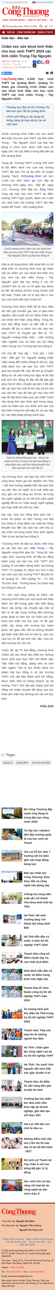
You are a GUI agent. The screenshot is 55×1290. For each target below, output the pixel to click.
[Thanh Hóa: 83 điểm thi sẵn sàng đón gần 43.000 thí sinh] (12, 1085)
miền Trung (37, 548)
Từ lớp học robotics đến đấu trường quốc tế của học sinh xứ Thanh (38, 836)
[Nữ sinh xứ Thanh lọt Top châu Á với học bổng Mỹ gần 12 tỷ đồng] (12, 1164)
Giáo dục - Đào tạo (15, 38)
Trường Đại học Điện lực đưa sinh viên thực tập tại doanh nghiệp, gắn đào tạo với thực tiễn (37, 1107)
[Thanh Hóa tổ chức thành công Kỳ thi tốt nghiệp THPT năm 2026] (12, 992)
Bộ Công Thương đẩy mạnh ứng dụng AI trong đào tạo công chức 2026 (38, 815)
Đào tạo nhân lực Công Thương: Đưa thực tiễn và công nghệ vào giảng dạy (37, 879)
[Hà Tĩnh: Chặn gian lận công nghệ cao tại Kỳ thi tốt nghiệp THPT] (12, 1051)
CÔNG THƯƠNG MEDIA (13, 20)
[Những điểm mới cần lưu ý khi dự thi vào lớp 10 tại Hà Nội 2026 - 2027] (12, 1143)
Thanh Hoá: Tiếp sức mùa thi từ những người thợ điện (37, 1034)
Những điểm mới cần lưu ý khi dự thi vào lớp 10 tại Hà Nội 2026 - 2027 (38, 1145)
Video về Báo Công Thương (39, 1239)
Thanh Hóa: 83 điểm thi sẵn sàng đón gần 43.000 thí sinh (37, 1085)
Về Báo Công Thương (13, 1239)
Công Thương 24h (26, 32)
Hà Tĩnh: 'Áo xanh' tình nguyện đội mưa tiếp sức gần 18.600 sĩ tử (38, 1068)
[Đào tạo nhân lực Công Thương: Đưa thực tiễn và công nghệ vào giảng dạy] (12, 877)
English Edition (45, 2)
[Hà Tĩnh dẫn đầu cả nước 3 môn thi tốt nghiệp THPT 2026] (12, 940)
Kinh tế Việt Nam (37, 20)
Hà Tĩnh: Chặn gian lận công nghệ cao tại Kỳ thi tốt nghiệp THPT (38, 1051)
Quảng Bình (33, 176)
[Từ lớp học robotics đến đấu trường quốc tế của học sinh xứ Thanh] (12, 834)
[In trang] (51, 73)
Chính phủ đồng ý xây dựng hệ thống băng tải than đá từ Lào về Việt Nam (26, 120)
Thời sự (11, 32)
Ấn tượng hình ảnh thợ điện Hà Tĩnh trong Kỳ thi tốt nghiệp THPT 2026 (38, 1015)
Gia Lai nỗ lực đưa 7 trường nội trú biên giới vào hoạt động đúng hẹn (37, 858)
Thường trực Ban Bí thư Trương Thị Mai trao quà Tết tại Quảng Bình (27, 109)
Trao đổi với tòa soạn (16, 1242)
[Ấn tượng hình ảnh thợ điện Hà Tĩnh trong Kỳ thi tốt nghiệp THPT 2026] (12, 1013)
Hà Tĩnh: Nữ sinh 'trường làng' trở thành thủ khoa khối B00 (37, 921)
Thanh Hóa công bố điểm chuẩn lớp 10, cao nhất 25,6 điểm (37, 957)
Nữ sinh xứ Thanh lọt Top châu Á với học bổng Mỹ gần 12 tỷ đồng (38, 1166)
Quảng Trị (8, 762)
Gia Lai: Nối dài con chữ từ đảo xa (37, 1126)
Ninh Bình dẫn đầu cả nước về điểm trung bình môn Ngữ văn (38, 975)
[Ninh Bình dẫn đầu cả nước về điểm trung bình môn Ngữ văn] (12, 975)
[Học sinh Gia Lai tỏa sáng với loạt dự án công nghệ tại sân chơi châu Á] (12, 1185)
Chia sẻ (8, 73)
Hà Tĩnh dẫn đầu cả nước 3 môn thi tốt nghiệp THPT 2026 (36, 940)
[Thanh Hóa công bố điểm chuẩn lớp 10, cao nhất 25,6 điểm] (12, 957)
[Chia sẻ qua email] (47, 73)
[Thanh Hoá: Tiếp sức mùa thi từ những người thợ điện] (12, 1034)
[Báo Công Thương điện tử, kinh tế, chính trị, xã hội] (25, 11)
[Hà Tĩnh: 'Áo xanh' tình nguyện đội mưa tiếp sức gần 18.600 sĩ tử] (12, 1068)
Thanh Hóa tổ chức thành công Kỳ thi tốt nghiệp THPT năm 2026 (37, 994)
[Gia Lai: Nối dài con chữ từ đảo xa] (12, 1128)
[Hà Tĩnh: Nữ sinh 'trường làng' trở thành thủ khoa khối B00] (12, 919)
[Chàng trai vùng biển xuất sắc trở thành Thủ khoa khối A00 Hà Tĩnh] (12, 898)
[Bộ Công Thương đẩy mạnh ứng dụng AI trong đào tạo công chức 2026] (12, 813)
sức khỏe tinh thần (41, 762)
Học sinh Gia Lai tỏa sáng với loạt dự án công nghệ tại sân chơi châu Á (37, 1187)
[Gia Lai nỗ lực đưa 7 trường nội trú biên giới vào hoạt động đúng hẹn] (12, 856)
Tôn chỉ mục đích (36, 1242)
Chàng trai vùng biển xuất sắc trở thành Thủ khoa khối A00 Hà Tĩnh (38, 900)
